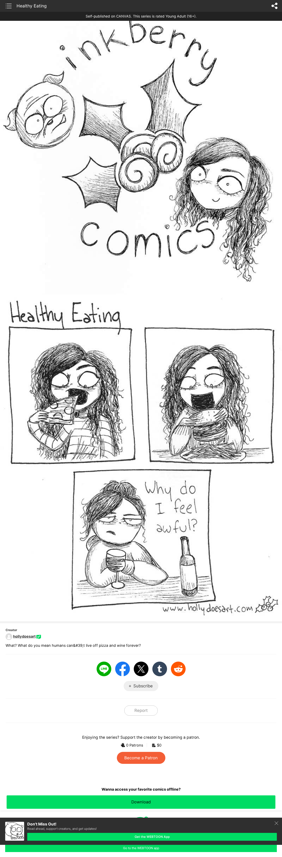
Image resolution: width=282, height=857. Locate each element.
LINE (104, 669)
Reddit (178, 669)
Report (141, 710)
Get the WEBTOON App (152, 837)
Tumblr (159, 669)
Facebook (122, 669)
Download (141, 801)
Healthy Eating (32, 5)
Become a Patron (141, 757)
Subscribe (143, 685)
